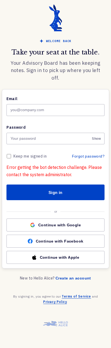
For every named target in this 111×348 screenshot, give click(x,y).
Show (96, 139)
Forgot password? (88, 156)
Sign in (55, 192)
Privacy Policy (55, 302)
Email (12, 98)
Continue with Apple (59, 257)
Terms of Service (76, 296)
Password (16, 127)
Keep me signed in (30, 156)
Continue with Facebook (60, 241)
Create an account (73, 278)
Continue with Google (59, 225)
